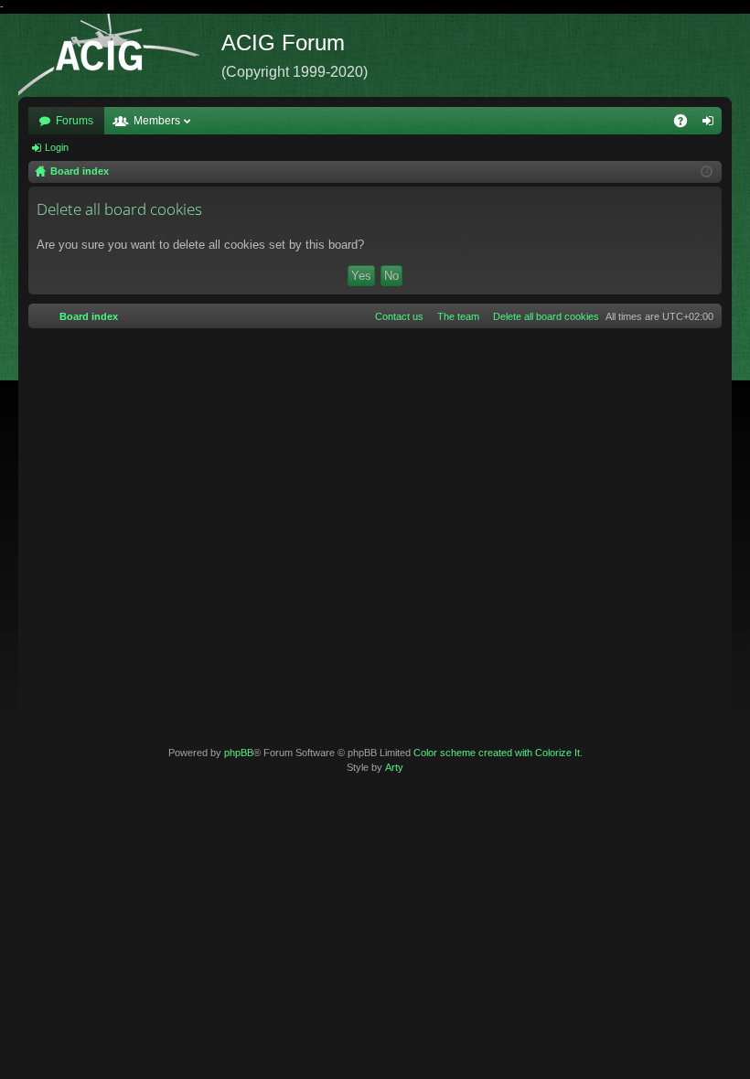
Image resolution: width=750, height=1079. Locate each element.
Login (57, 147)
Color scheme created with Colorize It (496, 752)
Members (157, 120)
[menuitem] (542, 316)
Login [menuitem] (712, 124)
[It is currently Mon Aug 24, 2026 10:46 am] (706, 171)
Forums (74, 120)
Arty (394, 767)
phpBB (238, 752)
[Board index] (119, 55)
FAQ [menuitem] (686, 124)
